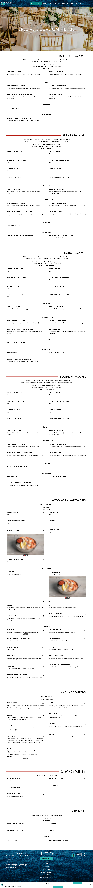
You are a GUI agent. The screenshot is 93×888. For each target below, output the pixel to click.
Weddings (61, 3)
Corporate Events (49, 3)
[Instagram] (46, 853)
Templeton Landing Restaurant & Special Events (78, 855)
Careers (82, 3)
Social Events (72, 3)
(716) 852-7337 (10, 862)
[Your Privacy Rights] (46, 877)
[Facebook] (41, 853)
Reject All (77, 882)
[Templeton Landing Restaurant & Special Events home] (7, 3)
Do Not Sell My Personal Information (62, 882)
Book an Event (36, 3)
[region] (46, 885)
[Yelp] (51, 853)
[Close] (90, 884)
